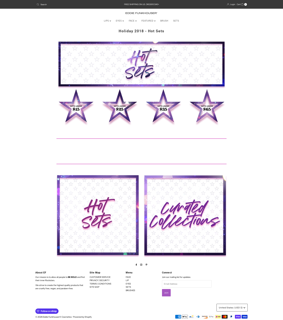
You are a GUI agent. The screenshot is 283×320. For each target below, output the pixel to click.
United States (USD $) (231, 307)
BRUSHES (130, 290)
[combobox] (70, 4)
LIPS (107, 20)
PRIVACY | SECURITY (100, 280)
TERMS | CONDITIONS (100, 283)
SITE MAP (94, 287)
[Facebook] (136, 264)
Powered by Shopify (82, 317)
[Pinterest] (146, 264)
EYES (119, 20)
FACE (132, 20)
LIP (127, 280)
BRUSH (164, 20)
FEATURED (148, 20)
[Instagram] (141, 264)
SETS (176, 20)
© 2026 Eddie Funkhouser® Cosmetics (53, 317)
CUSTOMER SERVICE (100, 277)
